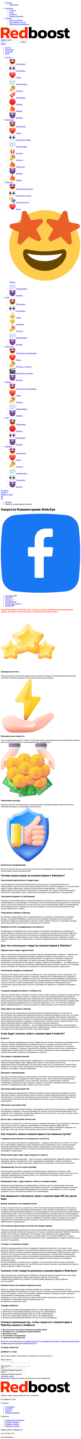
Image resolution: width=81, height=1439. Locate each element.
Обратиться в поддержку (19, 24)
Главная (8, 502)
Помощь (8, 18)
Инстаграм (9, 50)
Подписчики (21, 64)
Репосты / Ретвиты (24, 367)
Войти (3, 44)
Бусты (18, 209)
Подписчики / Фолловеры (26, 353)
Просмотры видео (23, 140)
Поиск (23, 42)
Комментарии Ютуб (28, 1343)
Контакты (13, 14)
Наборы (19, 111)
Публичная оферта (12, 1413)
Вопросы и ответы (12, 1426)
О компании (9, 1407)
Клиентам (9, 8)
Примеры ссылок (12, 1424)
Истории (19, 153)
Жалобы (19, 118)
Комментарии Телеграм (69, 1341)
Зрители (19, 104)
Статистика (20, 167)
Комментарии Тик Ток (32, 1341)
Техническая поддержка (14, 1420)
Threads (8, 382)
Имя (3, 1368)
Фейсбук (8, 447)
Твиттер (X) (9, 347)
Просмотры (20, 71)
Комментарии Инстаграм (11, 1343)
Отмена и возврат (16, 16)
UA (2, 497)
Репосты (19, 91)
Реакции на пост (22, 202)
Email (3, 1372)
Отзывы (12, 10)
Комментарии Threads (51, 1341)
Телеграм (9, 52)
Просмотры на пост (23, 196)
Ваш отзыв (6, 1366)
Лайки (18, 78)
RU (2, 499)
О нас (11, 12)
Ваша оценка (6, 1360)
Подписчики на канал (24, 189)
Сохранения (20, 98)
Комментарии (21, 84)
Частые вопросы (16, 20)
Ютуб (7, 54)
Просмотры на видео (24, 373)
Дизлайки (20, 324)
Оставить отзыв (7, 1376)
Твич (7, 418)
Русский (8, 3)
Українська (13, 5)
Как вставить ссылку (17, 22)
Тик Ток (8, 48)
